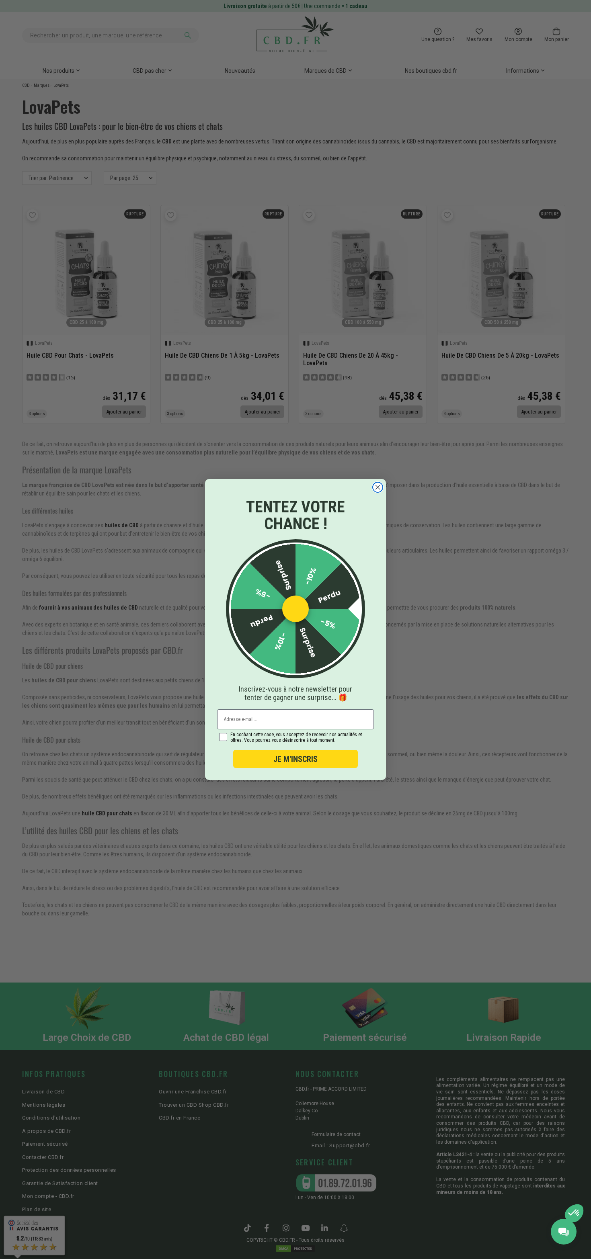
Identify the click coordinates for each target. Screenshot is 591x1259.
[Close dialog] (378, 487)
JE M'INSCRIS (295, 759)
